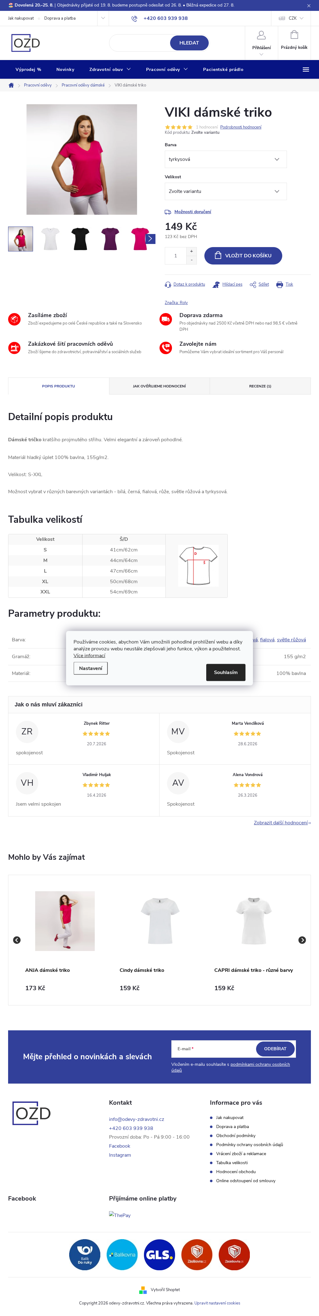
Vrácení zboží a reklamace (241, 1153)
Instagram (120, 1155)
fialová (267, 639)
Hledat (189, 43)
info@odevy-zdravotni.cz (136, 1119)
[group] (65, 940)
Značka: (176, 303)
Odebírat (275, 1049)
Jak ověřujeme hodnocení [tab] (159, 386)
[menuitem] (28, 69)
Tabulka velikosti (232, 1162)
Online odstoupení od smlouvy (245, 1180)
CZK (293, 18)
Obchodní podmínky (235, 1135)
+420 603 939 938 (131, 1128)
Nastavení (90, 668)
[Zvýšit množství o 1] (191, 251)
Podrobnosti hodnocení (240, 127)
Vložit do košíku (248, 255)
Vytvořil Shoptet (165, 1290)
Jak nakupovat (21, 18)
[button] (65, 988)
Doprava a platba (60, 18)
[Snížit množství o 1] (191, 260)
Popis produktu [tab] (58, 386)
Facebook (119, 1146)
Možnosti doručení (192, 212)
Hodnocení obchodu (236, 1171)
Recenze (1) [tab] (260, 386)
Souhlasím (226, 672)
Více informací (89, 655)
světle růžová (291, 639)
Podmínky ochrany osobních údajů (249, 1144)
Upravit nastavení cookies (217, 1303)
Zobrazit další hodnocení (281, 822)
